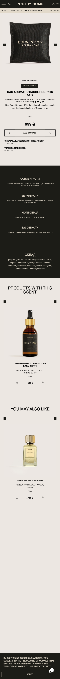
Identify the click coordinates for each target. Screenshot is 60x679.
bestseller (29, 86)
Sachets (15, 10)
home (4, 10)
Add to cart (30, 133)
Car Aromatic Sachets (34, 10)
